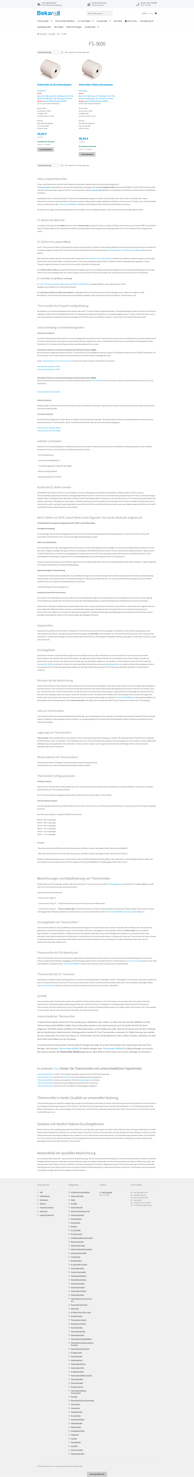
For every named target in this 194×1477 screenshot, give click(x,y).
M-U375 (68, 98)
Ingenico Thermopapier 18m (80, 1211)
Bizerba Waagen (84, 1080)
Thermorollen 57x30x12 (78, 1291)
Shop (56, 1068)
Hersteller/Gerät (147, 21)
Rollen (73, 1200)
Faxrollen (74, 1439)
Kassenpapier (75, 1223)
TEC (58, 34)
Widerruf (43, 1204)
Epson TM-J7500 (55, 96)
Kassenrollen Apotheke (79, 1253)
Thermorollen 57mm (45, 1077)
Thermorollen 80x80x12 (65, 21)
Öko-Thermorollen (77, 1383)
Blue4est (74, 1226)
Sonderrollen (90, 27)
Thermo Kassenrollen (78, 1331)
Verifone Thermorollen (78, 1272)
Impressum (43, 1211)
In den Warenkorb (46, 149)
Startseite (43, 34)
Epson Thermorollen (133, 961)
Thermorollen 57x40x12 (78, 1320)
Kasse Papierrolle (77, 1207)
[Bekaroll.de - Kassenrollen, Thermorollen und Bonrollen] (59, 13)
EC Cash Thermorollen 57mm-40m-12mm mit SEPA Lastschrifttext (63, 284)
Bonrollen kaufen (76, 1316)
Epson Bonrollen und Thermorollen (82, 1400)
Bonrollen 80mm (76, 1261)
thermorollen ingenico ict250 (48, 369)
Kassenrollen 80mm (77, 1268)
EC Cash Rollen (76, 1230)
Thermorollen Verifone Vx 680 (48, 431)
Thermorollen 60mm (45, 1083)
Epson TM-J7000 (42, 96)
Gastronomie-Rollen (77, 1419)
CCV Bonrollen (75, 1257)
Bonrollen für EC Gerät (78, 1324)
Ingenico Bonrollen (77, 1196)
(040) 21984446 (107, 1192)
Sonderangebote (77, 1360)
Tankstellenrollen (76, 1423)
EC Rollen (66, 1077)
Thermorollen (43, 21)
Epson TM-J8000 (42, 98)
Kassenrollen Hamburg (78, 1280)
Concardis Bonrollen (77, 1284)
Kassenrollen (102, 21)
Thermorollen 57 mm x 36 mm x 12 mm (57, 361)
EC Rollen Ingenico (77, 1387)
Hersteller (51, 34)
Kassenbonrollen (76, 1356)
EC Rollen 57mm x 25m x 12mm (81, 1312)
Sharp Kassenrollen (77, 1215)
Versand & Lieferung (46, 1207)
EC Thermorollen (76, 1234)
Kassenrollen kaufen (78, 1287)
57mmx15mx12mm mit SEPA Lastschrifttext (124, 250)
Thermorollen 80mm (45, 1074)
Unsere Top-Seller (77, 1450)
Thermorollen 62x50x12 (68, 1048)
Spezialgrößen (76, 1442)
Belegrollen (75, 1309)
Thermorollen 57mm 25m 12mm (97, 258)
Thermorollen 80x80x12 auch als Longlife (121, 912)
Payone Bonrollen (77, 1328)
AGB (41, 1192)
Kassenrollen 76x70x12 (46, 664)
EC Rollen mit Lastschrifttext (80, 1192)
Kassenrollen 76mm (77, 1295)
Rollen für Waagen (74, 27)
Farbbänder (75, 1435)
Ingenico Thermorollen (46, 985)
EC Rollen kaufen (76, 1353)
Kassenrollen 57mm (77, 1368)
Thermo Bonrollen (77, 1379)
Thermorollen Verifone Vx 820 (48, 392)
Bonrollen (118, 21)
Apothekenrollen (44, 27)
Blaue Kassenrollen (77, 1242)
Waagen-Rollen (76, 1427)
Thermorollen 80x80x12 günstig (81, 1375)
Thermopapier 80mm (78, 1246)
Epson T (63, 98)
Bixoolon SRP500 (60, 101)
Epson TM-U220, (55, 98)
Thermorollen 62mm (45, 1086)
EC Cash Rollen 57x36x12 (79, 1265)
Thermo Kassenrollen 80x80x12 (81, 1339)
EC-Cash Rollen (84, 21)
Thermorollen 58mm (45, 1080)
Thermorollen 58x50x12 (113, 1048)
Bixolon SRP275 (48, 101)
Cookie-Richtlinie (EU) (47, 1215)
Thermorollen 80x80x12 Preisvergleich (78, 1392)
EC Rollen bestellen (77, 1372)
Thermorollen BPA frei (78, 1364)
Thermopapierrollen (115, 884)
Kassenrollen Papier (77, 1335)
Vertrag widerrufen (97, 1474)
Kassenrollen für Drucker (79, 1305)
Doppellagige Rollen (77, 1431)
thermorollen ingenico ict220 (48, 366)
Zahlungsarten (45, 1196)
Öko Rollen (58, 27)
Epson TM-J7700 (67, 96)
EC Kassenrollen (76, 1219)
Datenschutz (44, 1200)
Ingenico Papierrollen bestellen (81, 1249)
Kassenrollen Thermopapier (80, 1349)
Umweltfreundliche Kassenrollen (82, 1238)
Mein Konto (132, 21)
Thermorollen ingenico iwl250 (49, 428)
